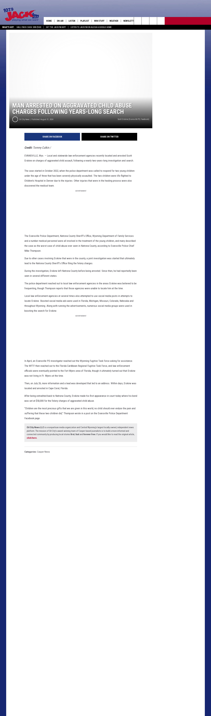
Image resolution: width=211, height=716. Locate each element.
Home (49, 21)
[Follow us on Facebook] (153, 21)
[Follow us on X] (161, 21)
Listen (72, 21)
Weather (114, 21)
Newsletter (129, 21)
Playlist (84, 21)
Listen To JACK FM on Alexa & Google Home (91, 27)
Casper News (43, 452)
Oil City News (24, 119)
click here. (32, 437)
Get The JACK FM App (56, 27)
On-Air (60, 21)
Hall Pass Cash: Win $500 (29, 27)
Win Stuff (99, 21)
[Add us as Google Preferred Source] (145, 21)
